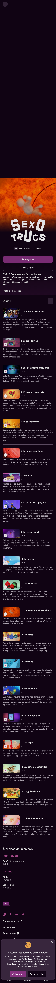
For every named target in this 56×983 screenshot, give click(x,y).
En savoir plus (37, 974)
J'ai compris (18, 974)
